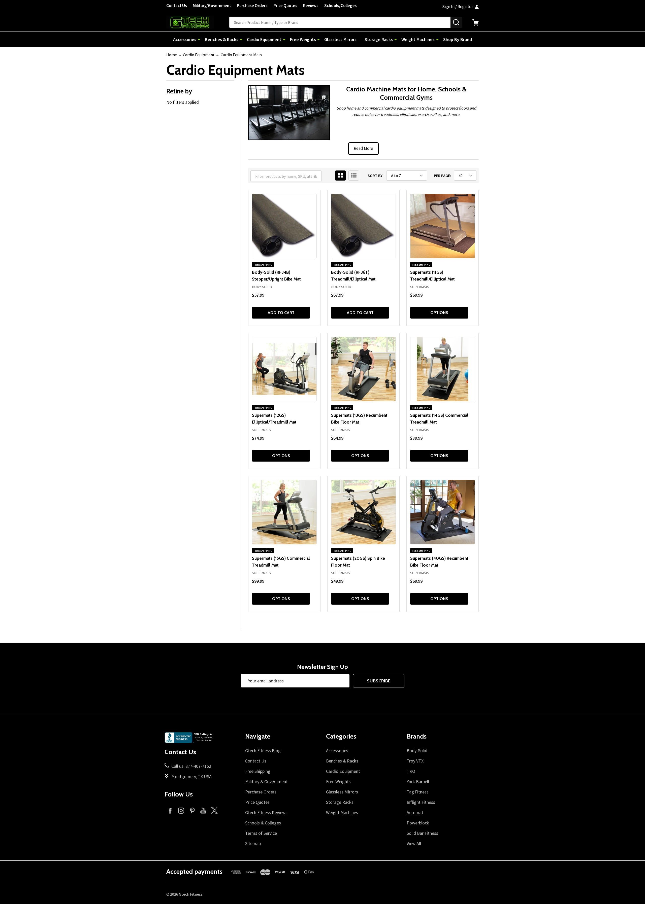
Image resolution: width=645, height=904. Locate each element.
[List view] (353, 175)
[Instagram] (181, 810)
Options (439, 312)
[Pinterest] (192, 810)
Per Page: (442, 175)
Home (171, 54)
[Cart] (475, 22)
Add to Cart (281, 312)
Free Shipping (257, 771)
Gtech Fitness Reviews (266, 812)
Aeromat (415, 812)
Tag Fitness (418, 792)
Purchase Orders (252, 5)
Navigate (257, 736)
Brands (417, 736)
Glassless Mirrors (340, 39)
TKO (411, 771)
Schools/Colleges (340, 5)
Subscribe (379, 681)
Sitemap (253, 843)
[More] (199, 39)
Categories (341, 736)
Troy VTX (415, 761)
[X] (214, 810)
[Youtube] (203, 810)
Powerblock (418, 823)
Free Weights (303, 39)
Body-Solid (417, 750)
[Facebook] (170, 810)
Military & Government (266, 781)
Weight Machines (418, 39)
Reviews (310, 5)
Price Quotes (285, 5)
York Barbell (418, 781)
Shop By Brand (457, 39)
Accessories (184, 39)
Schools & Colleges (263, 823)
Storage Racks (379, 39)
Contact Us (176, 5)
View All (414, 843)
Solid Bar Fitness (422, 833)
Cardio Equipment (264, 39)
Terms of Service (261, 833)
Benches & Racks (221, 39)
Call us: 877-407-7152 (191, 766)
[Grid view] (340, 175)
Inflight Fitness (421, 802)
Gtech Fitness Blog (263, 750)
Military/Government (212, 5)
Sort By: (375, 175)
